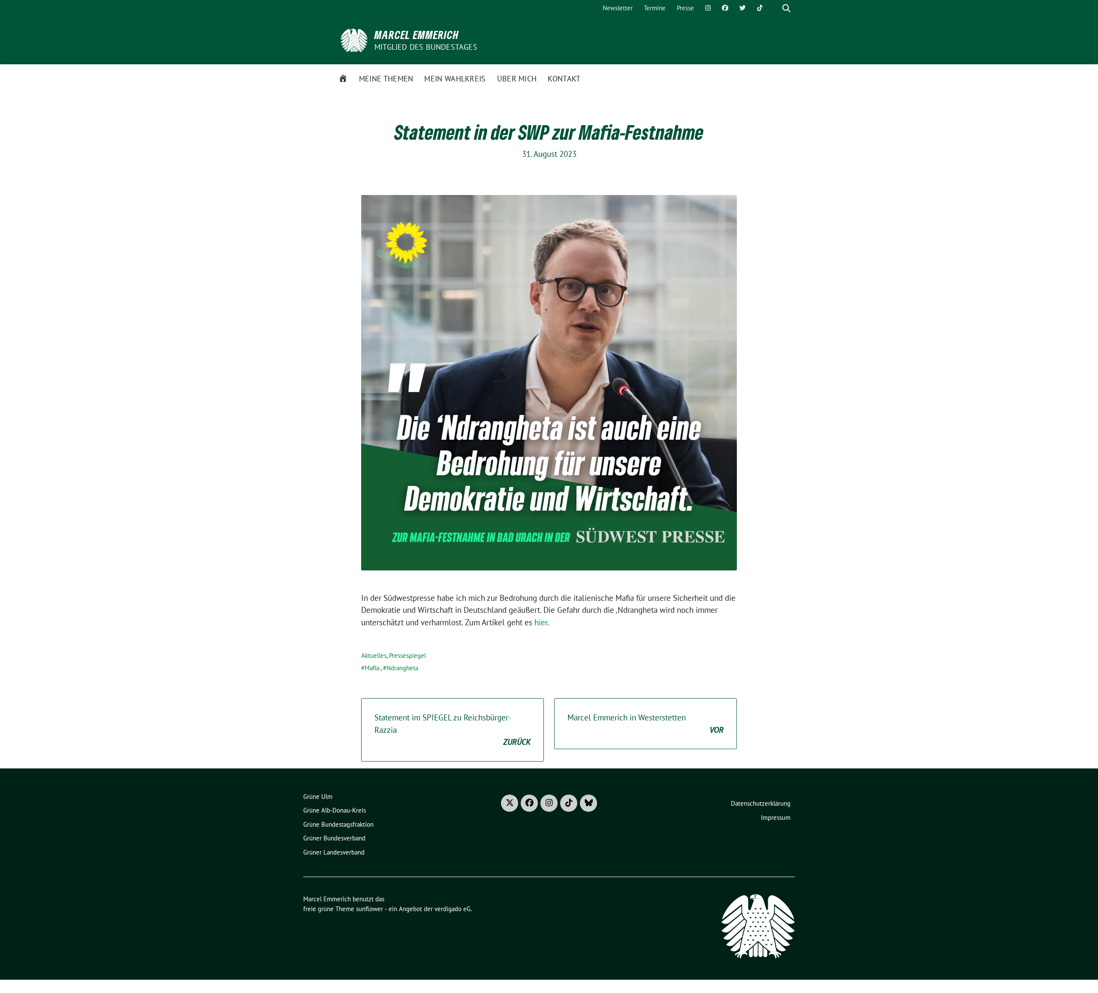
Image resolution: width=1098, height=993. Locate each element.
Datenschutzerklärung (760, 803)
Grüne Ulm (317, 796)
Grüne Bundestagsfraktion (338, 824)
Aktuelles (373, 655)
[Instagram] (708, 8)
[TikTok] (760, 8)
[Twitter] (742, 8)
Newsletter (618, 8)
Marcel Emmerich (416, 34)
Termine (655, 8)
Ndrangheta (402, 668)
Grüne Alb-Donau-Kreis (334, 810)
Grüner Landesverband (334, 852)
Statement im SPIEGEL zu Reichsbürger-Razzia (452, 729)
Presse (685, 8)
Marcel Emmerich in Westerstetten (645, 723)
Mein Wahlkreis (455, 79)
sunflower (369, 909)
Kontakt (564, 79)
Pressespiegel (407, 655)
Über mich (517, 79)
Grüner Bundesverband (334, 838)
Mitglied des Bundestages (425, 47)
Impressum (775, 817)
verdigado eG (452, 909)
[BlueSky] (588, 803)
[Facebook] (725, 8)
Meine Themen (386, 79)
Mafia (372, 668)
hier (540, 622)
